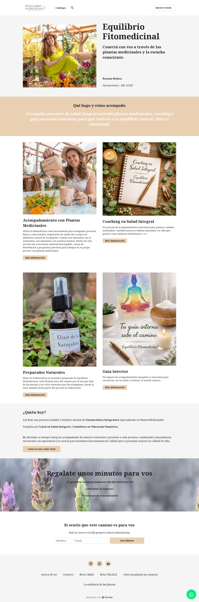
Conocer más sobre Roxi (42, 449)
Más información (35, 257)
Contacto (68, 574)
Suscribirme (127, 540)
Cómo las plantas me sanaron (140, 574)
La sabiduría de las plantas (99, 584)
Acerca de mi (49, 574)
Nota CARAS (87, 574)
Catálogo (61, 7)
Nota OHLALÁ (108, 574)
